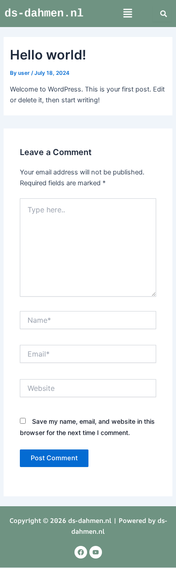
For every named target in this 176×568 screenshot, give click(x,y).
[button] (128, 14)
